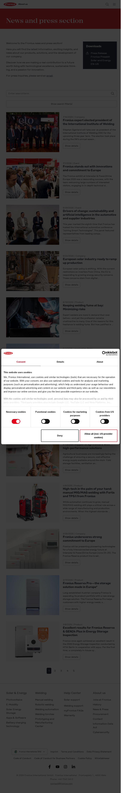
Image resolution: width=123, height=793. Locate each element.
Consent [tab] (21, 361)
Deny (60, 435)
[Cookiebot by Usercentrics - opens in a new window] (104, 353)
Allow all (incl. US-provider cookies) (98, 436)
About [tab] (100, 361)
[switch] (45, 421)
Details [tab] (60, 361)
